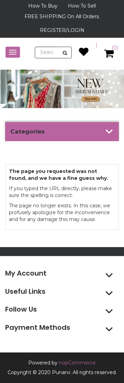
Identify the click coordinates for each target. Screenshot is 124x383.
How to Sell (82, 6)
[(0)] (84, 53)
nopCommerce (77, 363)
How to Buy (43, 6)
